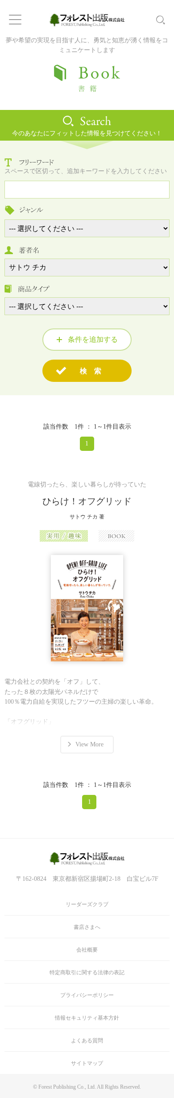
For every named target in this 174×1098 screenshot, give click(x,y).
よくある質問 (87, 1040)
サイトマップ (87, 1063)
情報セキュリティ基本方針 (87, 1018)
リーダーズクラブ (87, 904)
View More (89, 744)
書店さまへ (87, 927)
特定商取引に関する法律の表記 (87, 972)
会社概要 (87, 950)
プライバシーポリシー (87, 995)
